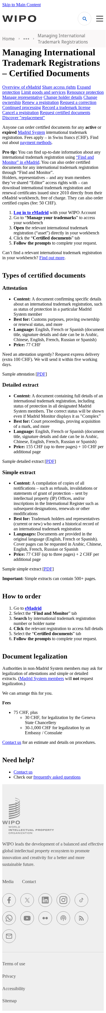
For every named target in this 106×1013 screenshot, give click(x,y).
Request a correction (78, 102)
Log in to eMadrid (31, 212)
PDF (41, 374)
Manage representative (22, 97)
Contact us (11, 742)
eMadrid (33, 608)
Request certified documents (65, 112)
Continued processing (21, 107)
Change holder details (63, 97)
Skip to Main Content (21, 4)
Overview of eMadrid (21, 87)
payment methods (35, 142)
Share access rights (59, 87)
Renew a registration (40, 102)
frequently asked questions (57, 777)
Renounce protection (85, 92)
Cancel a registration (20, 112)
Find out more (51, 257)
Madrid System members (42, 678)
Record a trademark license (66, 107)
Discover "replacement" (23, 117)
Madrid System (31, 132)
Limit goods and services (43, 92)
